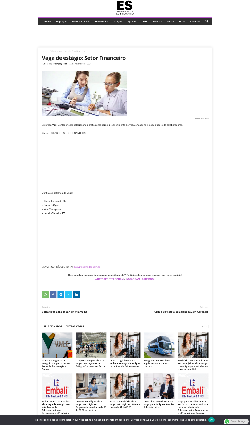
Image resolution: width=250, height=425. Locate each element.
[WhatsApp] (45, 294)
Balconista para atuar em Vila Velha (64, 311)
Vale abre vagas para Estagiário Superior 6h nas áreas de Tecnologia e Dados (56, 365)
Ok (211, 419)
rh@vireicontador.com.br (86, 266)
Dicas (182, 21)
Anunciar (195, 21)
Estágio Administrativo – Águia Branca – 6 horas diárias (157, 363)
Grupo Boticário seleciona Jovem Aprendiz (181, 311)
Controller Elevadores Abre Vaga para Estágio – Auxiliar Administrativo (159, 404)
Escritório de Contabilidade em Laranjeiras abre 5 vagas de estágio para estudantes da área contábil (193, 365)
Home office (101, 21)
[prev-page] (202, 326)
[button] (207, 21)
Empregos (61, 21)
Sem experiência (81, 21)
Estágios (117, 21)
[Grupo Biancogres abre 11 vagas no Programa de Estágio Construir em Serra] (91, 345)
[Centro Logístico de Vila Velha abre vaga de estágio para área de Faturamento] (125, 345)
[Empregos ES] (125, 7)
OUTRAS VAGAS (74, 326)
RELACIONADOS (53, 326)
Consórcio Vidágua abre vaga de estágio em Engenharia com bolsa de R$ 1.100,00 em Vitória (91, 406)
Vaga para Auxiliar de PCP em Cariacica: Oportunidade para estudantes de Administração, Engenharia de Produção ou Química (193, 407)
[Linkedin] (76, 294)
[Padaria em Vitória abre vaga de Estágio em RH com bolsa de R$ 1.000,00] (125, 386)
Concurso (157, 21)
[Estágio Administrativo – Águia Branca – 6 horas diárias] (159, 345)
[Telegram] (60, 294)
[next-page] (207, 326)
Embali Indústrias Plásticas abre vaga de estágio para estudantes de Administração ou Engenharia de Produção (56, 407)
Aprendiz (133, 21)
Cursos (170, 21)
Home (47, 21)
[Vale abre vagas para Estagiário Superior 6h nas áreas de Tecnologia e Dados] (57, 345)
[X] (68, 294)
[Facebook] (53, 294)
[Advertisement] (125, 36)
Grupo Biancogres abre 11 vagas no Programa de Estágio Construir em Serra (90, 363)
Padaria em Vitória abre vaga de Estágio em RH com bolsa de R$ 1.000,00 (125, 404)
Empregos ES (61, 63)
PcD (145, 21)
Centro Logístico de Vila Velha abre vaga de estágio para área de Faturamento (125, 363)
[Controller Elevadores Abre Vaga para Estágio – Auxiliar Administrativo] (159, 386)
